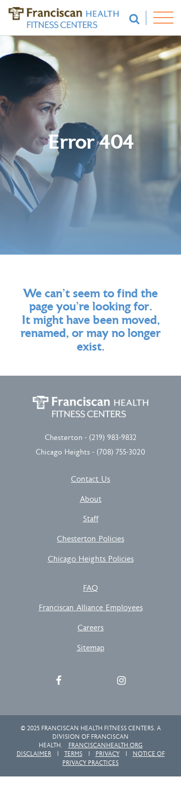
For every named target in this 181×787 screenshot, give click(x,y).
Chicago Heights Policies (91, 559)
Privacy (108, 753)
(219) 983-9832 (113, 437)
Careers (90, 628)
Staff (91, 519)
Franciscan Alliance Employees (91, 608)
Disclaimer (34, 753)
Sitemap (91, 648)
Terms (73, 753)
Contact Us (90, 479)
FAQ (90, 588)
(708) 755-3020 (121, 452)
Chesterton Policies (90, 539)
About (91, 499)
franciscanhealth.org (105, 745)
